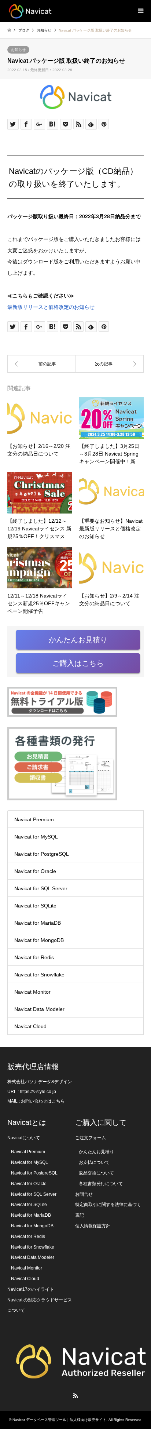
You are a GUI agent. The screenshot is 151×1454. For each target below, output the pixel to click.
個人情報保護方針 (92, 1225)
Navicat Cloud (30, 1026)
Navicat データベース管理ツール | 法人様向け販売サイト (59, 1420)
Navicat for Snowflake (39, 975)
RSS (75, 1395)
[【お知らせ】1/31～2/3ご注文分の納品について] (41, 364)
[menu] (140, 11)
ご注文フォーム (90, 1137)
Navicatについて (23, 1137)
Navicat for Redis (34, 957)
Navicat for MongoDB (39, 940)
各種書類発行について (101, 1183)
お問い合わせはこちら (43, 1101)
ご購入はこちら (78, 663)
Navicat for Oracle (35, 871)
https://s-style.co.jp (38, 1091)
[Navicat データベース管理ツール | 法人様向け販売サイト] (30, 11)
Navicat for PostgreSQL (41, 854)
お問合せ (84, 1194)
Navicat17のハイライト (30, 1289)
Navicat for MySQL (36, 837)
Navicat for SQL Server (40, 888)
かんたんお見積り (78, 640)
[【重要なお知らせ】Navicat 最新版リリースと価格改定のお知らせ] (110, 364)
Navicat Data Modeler (39, 1009)
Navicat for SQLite (35, 906)
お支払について (94, 1162)
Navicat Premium (34, 819)
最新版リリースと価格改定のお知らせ (51, 307)
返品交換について (96, 1173)
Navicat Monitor (32, 992)
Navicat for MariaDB (37, 923)
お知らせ (18, 50)
